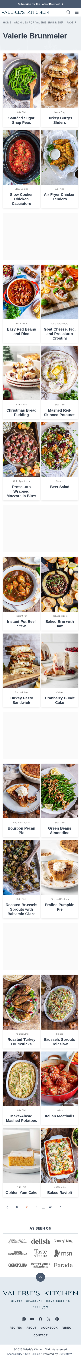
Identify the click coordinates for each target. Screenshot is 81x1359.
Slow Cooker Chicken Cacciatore (21, 199)
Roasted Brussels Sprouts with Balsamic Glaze (21, 909)
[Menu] (77, 12)
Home (7, 22)
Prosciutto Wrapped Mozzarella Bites (21, 491)
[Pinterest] (57, 1319)
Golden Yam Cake (21, 1193)
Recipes (16, 1327)
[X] (49, 1319)
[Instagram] (24, 1319)
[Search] (68, 12)
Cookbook (49, 1327)
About (32, 1327)
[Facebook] (40, 1319)
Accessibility (14, 1353)
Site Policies (32, 1353)
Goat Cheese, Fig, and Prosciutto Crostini (60, 333)
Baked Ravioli (59, 1193)
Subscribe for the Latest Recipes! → (40, 4)
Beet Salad (59, 487)
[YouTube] (32, 1319)
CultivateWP (66, 1353)
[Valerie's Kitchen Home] (25, 12)
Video (66, 1327)
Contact (41, 1335)
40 (51, 1207)
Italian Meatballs (59, 1116)
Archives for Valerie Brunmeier (39, 22)
